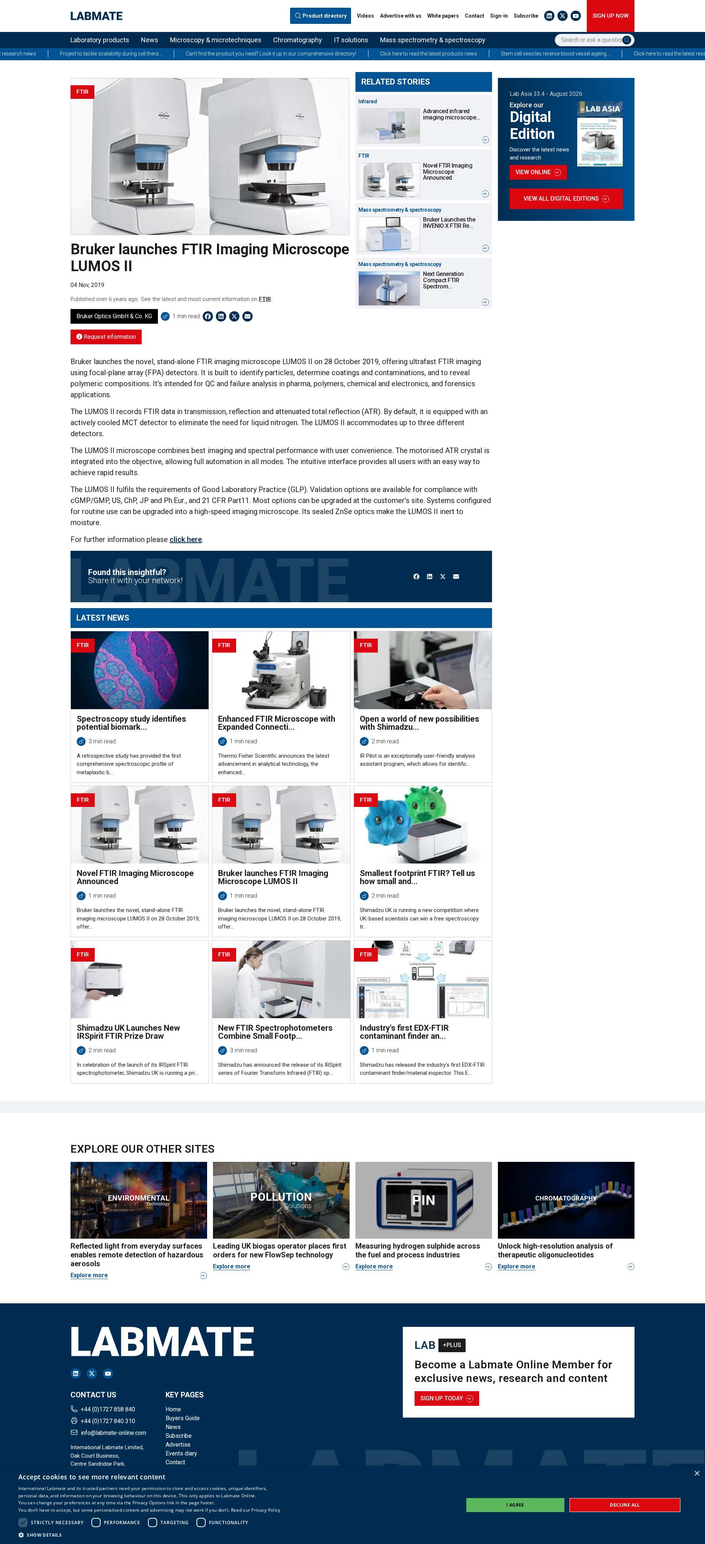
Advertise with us (401, 16)
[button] (149, 1534)
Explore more (89, 1275)
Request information (109, 336)
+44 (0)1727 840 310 (108, 1421)
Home (173, 1409)
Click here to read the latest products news (352, 54)
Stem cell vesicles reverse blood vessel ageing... (479, 54)
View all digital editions (561, 198)
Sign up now (611, 15)
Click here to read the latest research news (606, 54)
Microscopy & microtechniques (215, 40)
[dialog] (352, 1505)
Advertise (178, 1444)
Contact (474, 16)
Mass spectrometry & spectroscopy (432, 40)
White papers (443, 16)
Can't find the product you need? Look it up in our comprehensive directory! (195, 54)
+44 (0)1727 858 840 (108, 1409)
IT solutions (351, 40)
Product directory (325, 16)
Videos (365, 16)
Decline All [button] (625, 1505)
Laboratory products (99, 40)
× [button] (696, 1473)
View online (533, 172)
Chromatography (297, 40)
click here (186, 539)
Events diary (181, 1453)
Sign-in (499, 16)
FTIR (265, 299)
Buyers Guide (183, 1418)
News (149, 40)
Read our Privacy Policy (256, 1510)
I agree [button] (515, 1505)
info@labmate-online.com (113, 1432)
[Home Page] (96, 16)
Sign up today (441, 1398)
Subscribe (526, 16)
